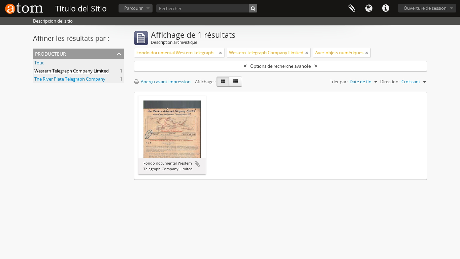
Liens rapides (385, 8)
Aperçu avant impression (165, 82)
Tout (39, 63)
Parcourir (133, 8)
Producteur (50, 53)
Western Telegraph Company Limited (71, 71)
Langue (368, 8)
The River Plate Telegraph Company (69, 79)
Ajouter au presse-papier (197, 164)
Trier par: (339, 82)
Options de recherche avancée (280, 66)
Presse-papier (351, 8)
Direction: (389, 82)
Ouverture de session (425, 8)
